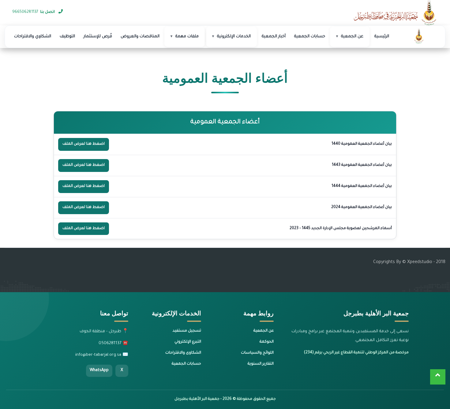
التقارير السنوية (261, 364)
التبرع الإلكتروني (187, 342)
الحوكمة (267, 342)
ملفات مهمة (187, 36)
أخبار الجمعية (274, 36)
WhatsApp (99, 370)
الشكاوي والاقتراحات (32, 36)
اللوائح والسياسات (257, 353)
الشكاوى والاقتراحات (183, 353)
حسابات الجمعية (309, 36)
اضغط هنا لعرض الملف (83, 144)
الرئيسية (381, 36)
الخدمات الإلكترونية (234, 36)
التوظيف (67, 36)
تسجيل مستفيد (187, 331)
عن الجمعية (352, 36)
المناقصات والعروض (140, 36)
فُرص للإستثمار (98, 36)
